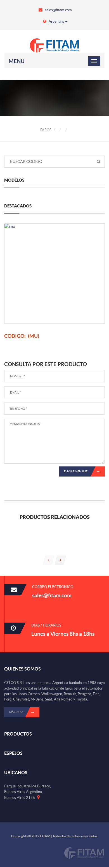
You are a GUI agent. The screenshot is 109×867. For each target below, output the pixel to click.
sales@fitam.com (58, 10)
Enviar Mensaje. (76, 471)
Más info (16, 711)
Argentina (56, 21)
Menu (17, 61)
